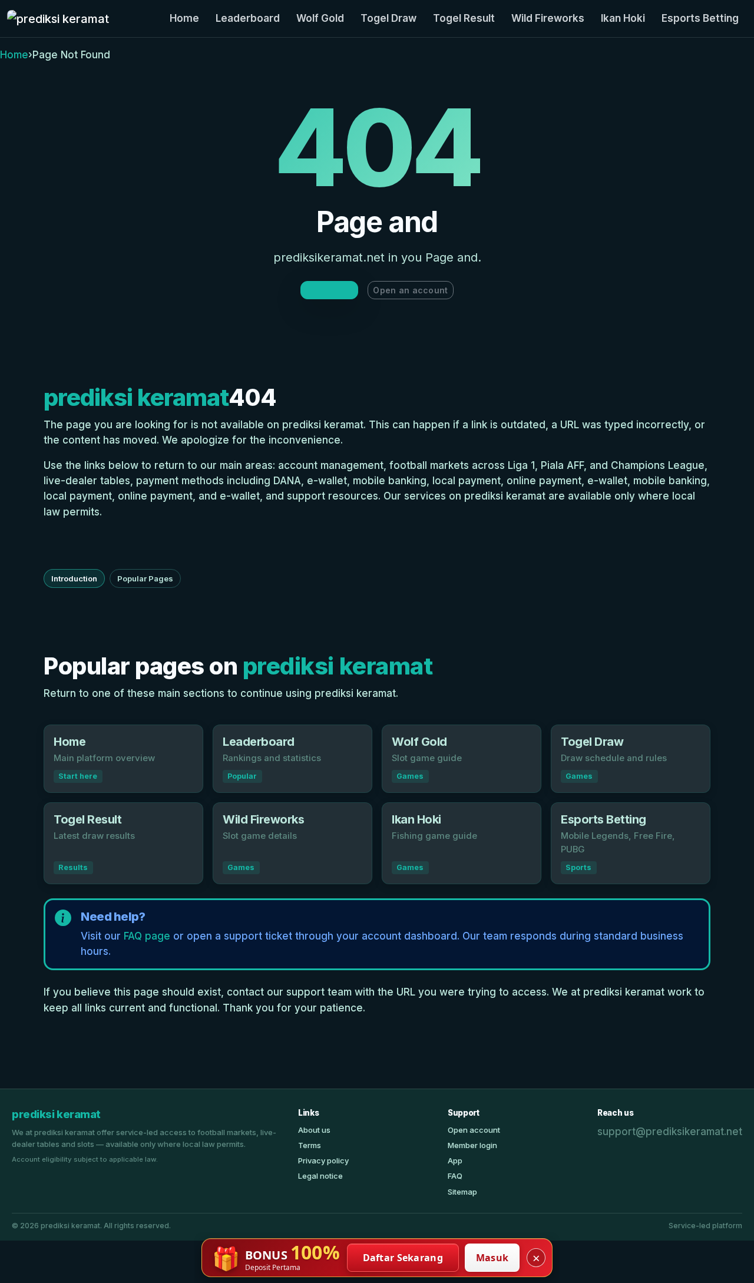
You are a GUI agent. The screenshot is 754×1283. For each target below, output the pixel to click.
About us (314, 1130)
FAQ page (147, 936)
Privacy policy (323, 1160)
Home (184, 18)
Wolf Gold (320, 18)
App (455, 1160)
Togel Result (464, 18)
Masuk (492, 1257)
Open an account (410, 290)
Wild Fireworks (547, 18)
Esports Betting (700, 18)
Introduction (74, 578)
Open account (474, 1130)
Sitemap (462, 1191)
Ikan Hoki (623, 18)
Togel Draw (388, 18)
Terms (309, 1145)
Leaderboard (248, 18)
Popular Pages (145, 578)
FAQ (455, 1176)
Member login (472, 1145)
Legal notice (320, 1176)
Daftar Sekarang (403, 1257)
